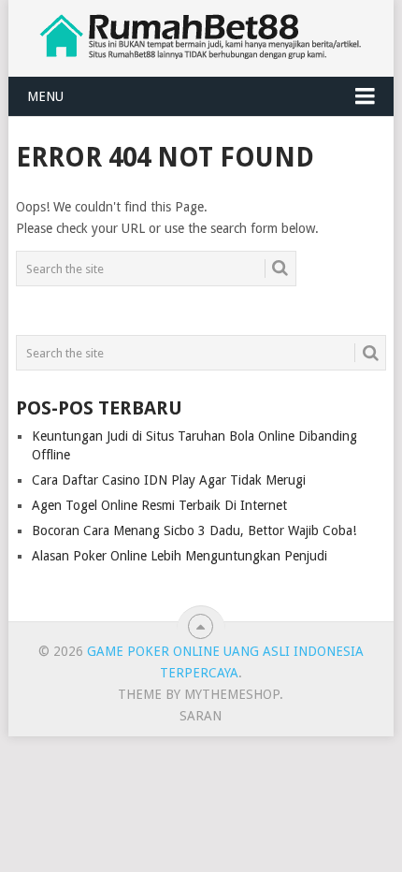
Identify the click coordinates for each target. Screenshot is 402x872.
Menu (45, 96)
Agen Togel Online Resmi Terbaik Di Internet (159, 505)
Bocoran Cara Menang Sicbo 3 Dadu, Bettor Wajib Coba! (194, 530)
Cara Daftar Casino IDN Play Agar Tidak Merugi (169, 479)
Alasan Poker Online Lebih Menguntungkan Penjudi (179, 555)
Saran (200, 715)
